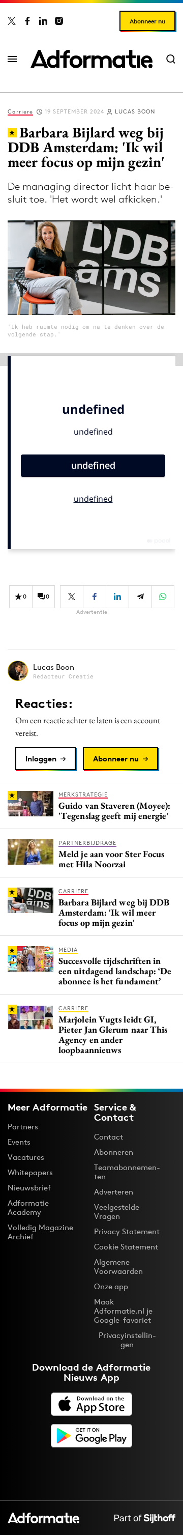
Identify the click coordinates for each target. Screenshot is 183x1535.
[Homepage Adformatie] (91, 59)
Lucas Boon (135, 111)
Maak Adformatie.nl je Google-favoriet (123, 1311)
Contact (108, 1137)
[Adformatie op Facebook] (27, 21)
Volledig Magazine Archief (40, 1232)
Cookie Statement (126, 1247)
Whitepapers (30, 1172)
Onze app (111, 1286)
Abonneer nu (147, 21)
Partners (23, 1126)
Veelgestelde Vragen (116, 1211)
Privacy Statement (127, 1231)
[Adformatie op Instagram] (59, 21)
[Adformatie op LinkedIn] (43, 21)
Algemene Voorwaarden (118, 1266)
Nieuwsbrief (29, 1187)
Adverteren (113, 1192)
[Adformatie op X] (12, 21)
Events (19, 1142)
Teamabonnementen (127, 1171)
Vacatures (26, 1157)
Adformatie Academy (28, 1207)
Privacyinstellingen (127, 1340)
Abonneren (113, 1152)
